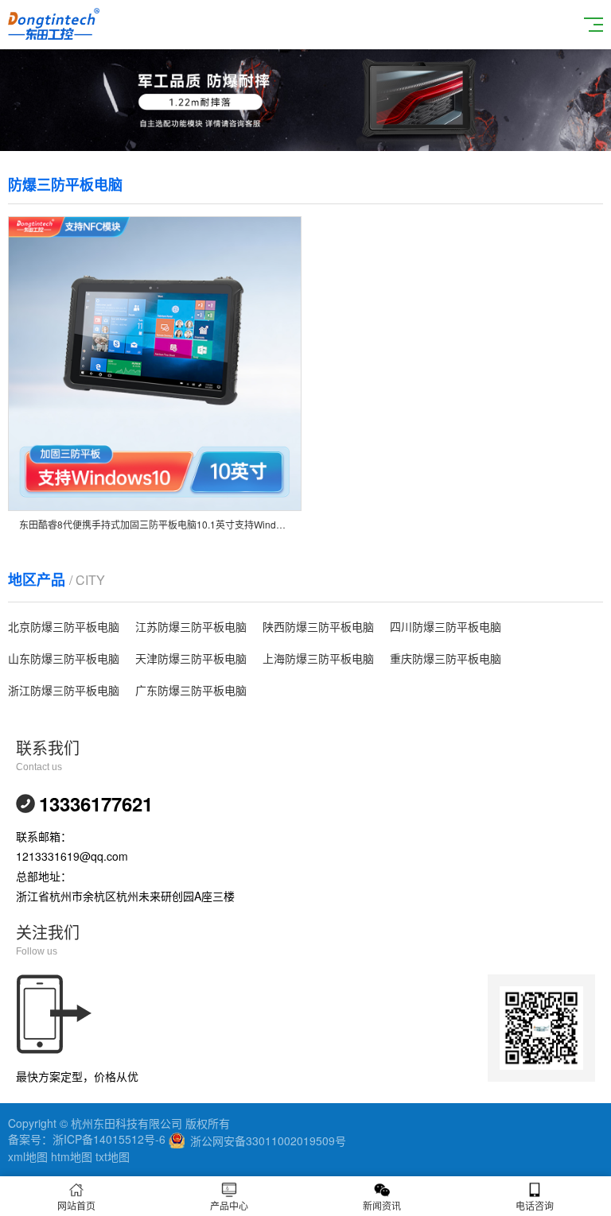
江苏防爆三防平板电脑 (191, 626)
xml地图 (28, 1156)
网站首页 (76, 1205)
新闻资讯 (382, 1205)
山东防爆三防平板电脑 (63, 658)
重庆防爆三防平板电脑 (445, 658)
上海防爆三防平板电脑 (318, 658)
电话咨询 (535, 1205)
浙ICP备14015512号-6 (109, 1139)
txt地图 (112, 1156)
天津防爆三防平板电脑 (191, 658)
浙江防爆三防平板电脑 (63, 690)
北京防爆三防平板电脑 (63, 626)
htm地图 (71, 1156)
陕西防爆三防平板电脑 (318, 626)
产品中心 (229, 1205)
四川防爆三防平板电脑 (445, 626)
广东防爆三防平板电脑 (191, 690)
